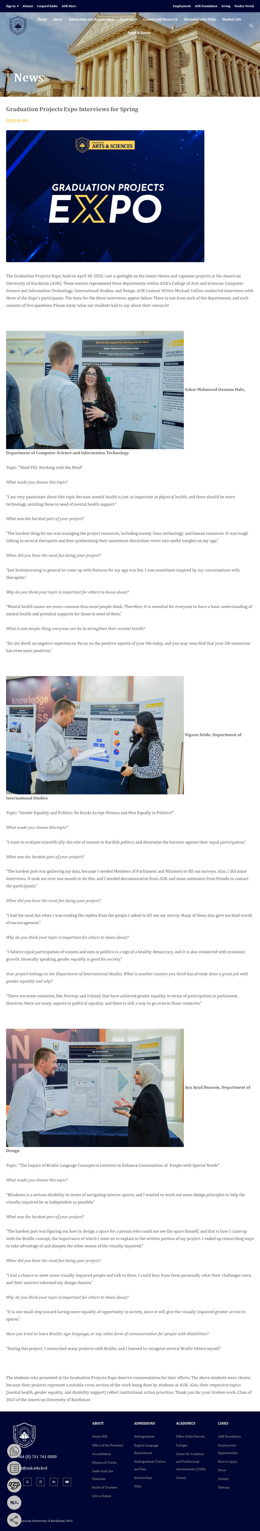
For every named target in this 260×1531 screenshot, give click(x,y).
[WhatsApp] (14, 1451)
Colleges (182, 1445)
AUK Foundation (206, 6)
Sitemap (223, 1487)
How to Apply (227, 1461)
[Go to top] (252, 1523)
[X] (27, 1482)
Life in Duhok (101, 1496)
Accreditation (101, 1454)
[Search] (251, 26)
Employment (182, 6)
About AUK (99, 1436)
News (222, 1470)
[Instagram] (41, 1482)
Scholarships (143, 1478)
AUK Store (69, 6)
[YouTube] (67, 1482)
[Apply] (14, 1468)
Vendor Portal (244, 6)
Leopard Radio (47, 6)
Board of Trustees (104, 1487)
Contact (223, 1479)
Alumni (28, 6)
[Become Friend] (14, 1485)
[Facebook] (29, 1519)
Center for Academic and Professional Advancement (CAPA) (191, 1461)
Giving (225, 6)
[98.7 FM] (14, 1503)
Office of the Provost (190, 1436)
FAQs (137, 1486)
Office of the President (107, 1445)
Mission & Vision (104, 1462)
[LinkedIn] (54, 1482)
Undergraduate (144, 1436)
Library (181, 1478)
